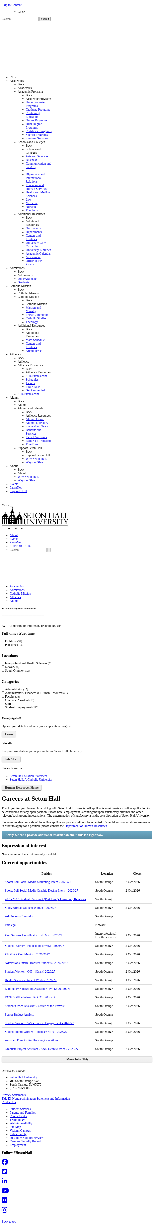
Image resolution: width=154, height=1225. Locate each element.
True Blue (32, 444)
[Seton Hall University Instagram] (6, 1211)
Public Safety (18, 1134)
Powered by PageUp (13, 1070)
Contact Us (9, 1102)
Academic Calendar (38, 253)
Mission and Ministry (33, 309)
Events (14, 484)
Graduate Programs (38, 109)
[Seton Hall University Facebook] (6, 1163)
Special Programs (37, 134)
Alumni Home (35, 419)
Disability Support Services (27, 1137)
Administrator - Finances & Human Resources (36, 693)
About (22, 473)
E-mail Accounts (36, 437)
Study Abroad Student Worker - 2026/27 (30, 907)
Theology (32, 210)
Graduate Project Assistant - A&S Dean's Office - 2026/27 (41, 1049)
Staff (9, 703)
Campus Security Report (25, 1141)
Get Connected (35, 390)
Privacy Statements (14, 1095)
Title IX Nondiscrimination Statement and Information (36, 1098)
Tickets (30, 383)
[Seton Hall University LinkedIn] (6, 1182)
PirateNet (15, 487)
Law (28, 199)
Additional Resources (32, 222)
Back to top (9, 1221)
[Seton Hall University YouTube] (6, 1192)
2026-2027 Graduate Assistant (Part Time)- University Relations (45, 899)
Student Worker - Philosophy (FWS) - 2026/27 (34, 945)
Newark (11, 667)
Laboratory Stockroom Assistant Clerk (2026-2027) (37, 988)
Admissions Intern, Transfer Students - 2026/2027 (36, 963)
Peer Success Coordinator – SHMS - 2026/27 (33, 935)
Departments (34, 232)
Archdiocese (34, 350)
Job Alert (11, 759)
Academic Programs (38, 98)
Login (9, 734)
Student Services (20, 1109)
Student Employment (21, 707)
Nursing (31, 206)
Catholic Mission (28, 293)
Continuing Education (33, 114)
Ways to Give (34, 462)
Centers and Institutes (33, 237)
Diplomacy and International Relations (35, 178)
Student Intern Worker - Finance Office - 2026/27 (36, 1031)
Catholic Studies (36, 318)
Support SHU (18, 491)
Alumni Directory (37, 422)
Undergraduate (27, 278)
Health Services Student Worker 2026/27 (31, 980)
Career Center (18, 1116)
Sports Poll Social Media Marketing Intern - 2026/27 (38, 882)
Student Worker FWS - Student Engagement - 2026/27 (39, 1023)
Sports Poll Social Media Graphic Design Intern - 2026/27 (41, 890)
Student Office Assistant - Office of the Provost (34, 1006)
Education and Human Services (36, 186)
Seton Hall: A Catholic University (31, 779)
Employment (18, 1145)
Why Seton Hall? (37, 458)
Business (31, 160)
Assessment (33, 257)
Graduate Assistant (19, 700)
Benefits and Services (34, 431)
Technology (17, 1119)
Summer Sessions (37, 138)
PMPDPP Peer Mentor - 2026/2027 (27, 954)
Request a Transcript (39, 440)
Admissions (25, 275)
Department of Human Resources (86, 826)
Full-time (13, 641)
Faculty (12, 696)
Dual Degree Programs (34, 125)
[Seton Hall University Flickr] (6, 1201)
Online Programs (36, 120)
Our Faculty (33, 228)
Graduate (23, 282)
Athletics (23, 361)
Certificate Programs (39, 131)
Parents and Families (23, 1112)
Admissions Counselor (19, 916)
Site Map (15, 1127)
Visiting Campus (20, 1130)
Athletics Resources (38, 372)
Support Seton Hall (38, 455)
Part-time (13, 644)
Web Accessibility (21, 1123)
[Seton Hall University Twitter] (6, 1172)
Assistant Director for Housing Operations (31, 1040)
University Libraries (38, 250)
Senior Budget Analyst (19, 1014)
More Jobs (76, 1059)
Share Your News (37, 426)
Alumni (22, 404)
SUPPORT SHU (20, 546)
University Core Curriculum (36, 244)
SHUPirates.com (36, 376)
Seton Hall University (23, 1077)
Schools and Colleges (33, 150)
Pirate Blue (33, 386)
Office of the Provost (34, 262)
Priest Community (37, 314)
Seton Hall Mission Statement (28, 776)
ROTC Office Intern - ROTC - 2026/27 (30, 997)
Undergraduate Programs (35, 104)
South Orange (17, 670)
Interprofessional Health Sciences (27, 663)
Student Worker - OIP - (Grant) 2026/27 (30, 971)
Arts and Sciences (37, 156)
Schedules (32, 379)
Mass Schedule (35, 340)
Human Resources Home (21, 787)
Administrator (16, 689)
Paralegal (10, 925)
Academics (25, 88)
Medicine (31, 203)
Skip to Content (11, 5)
